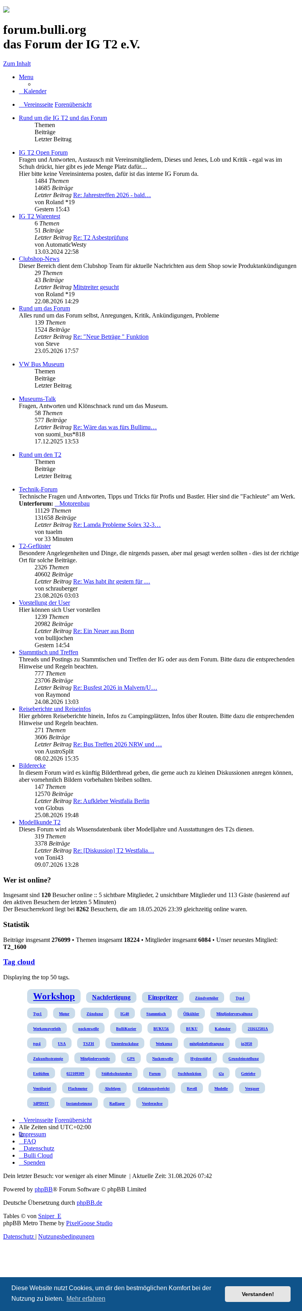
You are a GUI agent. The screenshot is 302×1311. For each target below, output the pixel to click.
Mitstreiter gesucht (96, 287)
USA (62, 1043)
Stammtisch (156, 1014)
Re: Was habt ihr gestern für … (111, 581)
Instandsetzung (79, 1103)
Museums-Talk (37, 398)
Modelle (221, 1088)
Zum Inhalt (17, 63)
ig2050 (246, 1043)
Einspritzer (163, 997)
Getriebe (248, 1073)
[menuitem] (32, 91)
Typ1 (37, 1014)
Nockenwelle (162, 1058)
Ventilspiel (42, 1088)
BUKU (191, 1029)
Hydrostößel (200, 1058)
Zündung (95, 1014)
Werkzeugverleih (47, 1029)
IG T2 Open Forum (43, 152)
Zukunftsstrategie (48, 1058)
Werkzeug (164, 1043)
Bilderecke (32, 765)
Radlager (117, 1103)
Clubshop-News (39, 258)
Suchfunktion (189, 1073)
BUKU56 (161, 1029)
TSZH (88, 1043)
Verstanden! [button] (258, 1294)
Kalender (222, 1029)
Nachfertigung (111, 997)
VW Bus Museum (41, 364)
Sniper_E (49, 1216)
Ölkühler (191, 1014)
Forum (154, 1073)
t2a (221, 1073)
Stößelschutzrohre (116, 1073)
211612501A (258, 1029)
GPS (131, 1058)
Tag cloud (19, 962)
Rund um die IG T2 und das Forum (63, 117)
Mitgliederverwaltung (234, 1014)
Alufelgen (113, 1088)
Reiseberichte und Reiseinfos (55, 708)
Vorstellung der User (44, 602)
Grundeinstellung (243, 1058)
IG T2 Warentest (39, 216)
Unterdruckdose (124, 1043)
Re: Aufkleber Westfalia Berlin (111, 801)
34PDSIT (41, 1103)
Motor (64, 1014)
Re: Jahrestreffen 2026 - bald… (112, 195)
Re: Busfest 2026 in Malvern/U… (115, 687)
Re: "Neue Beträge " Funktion (111, 336)
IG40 (124, 1014)
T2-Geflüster (35, 546)
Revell (192, 1088)
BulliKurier (126, 1029)
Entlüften (41, 1073)
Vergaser (252, 1088)
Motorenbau (74, 503)
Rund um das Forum (44, 308)
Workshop (54, 996)
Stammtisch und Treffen (48, 652)
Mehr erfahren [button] (85, 1298)
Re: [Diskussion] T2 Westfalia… (113, 850)
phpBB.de (89, 1202)
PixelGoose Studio (89, 1223)
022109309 (75, 1073)
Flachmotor (77, 1088)
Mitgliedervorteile (95, 1058)
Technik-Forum (38, 489)
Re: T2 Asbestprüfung (100, 237)
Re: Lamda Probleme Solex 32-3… (117, 524)
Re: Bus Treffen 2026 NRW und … (117, 744)
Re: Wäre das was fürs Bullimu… (115, 427)
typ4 (37, 1043)
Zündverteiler (206, 998)
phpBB (44, 1189)
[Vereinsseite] (6, 10)
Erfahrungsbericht (153, 1088)
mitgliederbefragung (207, 1043)
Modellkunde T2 (40, 822)
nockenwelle (88, 1029)
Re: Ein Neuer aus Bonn (103, 631)
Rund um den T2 (40, 454)
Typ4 (240, 998)
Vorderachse (152, 1103)
